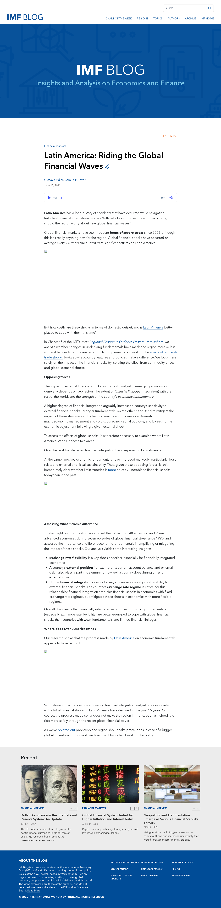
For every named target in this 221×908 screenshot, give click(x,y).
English (168, 136)
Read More (33, 890)
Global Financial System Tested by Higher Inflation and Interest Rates (107, 817)
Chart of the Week (119, 19)
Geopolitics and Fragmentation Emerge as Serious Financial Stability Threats (171, 819)
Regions (142, 19)
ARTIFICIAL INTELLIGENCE (124, 862)
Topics (157, 19)
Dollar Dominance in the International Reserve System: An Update (49, 817)
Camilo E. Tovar (75, 179)
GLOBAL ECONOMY (152, 862)
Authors (174, 19)
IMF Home (207, 19)
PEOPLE (176, 869)
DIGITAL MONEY (119, 869)
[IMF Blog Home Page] (25, 17)
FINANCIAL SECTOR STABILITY (121, 877)
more (112, 470)
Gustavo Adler (53, 179)
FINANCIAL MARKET (152, 869)
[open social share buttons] (107, 166)
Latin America (153, 327)
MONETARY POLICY (182, 862)
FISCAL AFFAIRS (149, 875)
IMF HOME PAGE (181, 875)
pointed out (66, 730)
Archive (190, 19)
